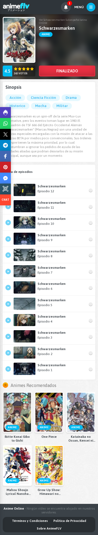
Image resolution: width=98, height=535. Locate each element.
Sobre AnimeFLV (49, 528)
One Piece (49, 437)
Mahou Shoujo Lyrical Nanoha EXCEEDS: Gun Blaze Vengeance (17, 492)
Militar (62, 106)
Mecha (41, 106)
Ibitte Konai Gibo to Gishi (17, 438)
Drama (71, 98)
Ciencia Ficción (43, 98)
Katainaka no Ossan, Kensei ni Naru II (80, 438)
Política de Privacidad (69, 521)
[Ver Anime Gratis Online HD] (16, 7)
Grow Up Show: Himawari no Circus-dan (49, 492)
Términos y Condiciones (30, 521)
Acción (15, 98)
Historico (17, 106)
